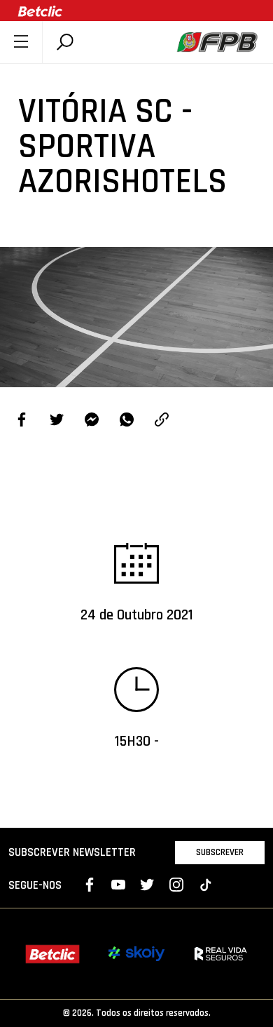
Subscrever (220, 852)
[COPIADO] (162, 421)
